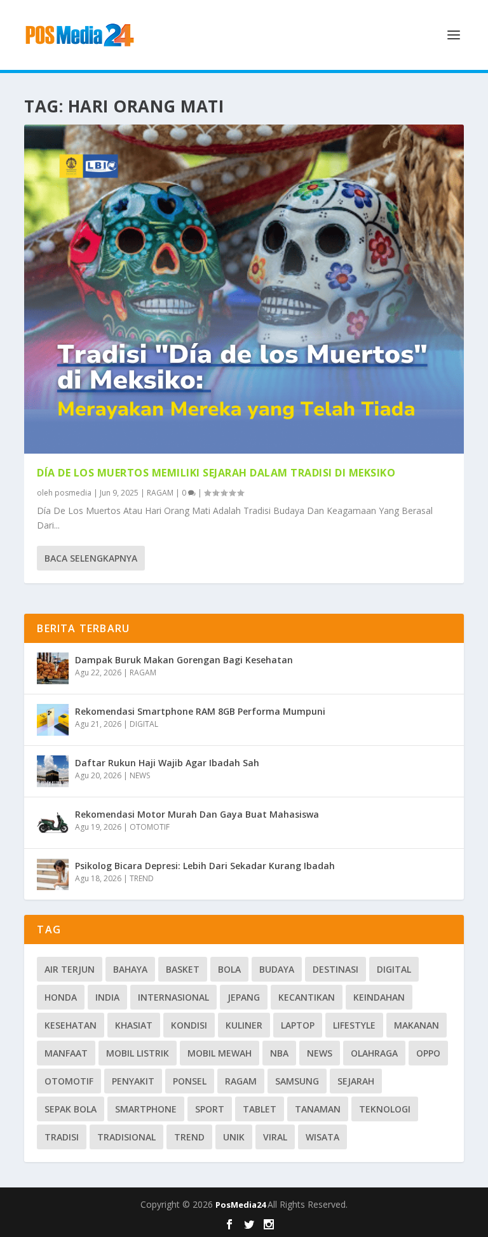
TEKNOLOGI (384, 1109)
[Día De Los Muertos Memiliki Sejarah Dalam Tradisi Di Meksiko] (243, 289)
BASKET (183, 969)
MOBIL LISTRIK (137, 1053)
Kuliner (244, 1025)
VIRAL (275, 1137)
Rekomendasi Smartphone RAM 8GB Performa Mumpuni (200, 711)
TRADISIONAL (126, 1137)
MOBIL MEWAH (219, 1053)
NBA (279, 1053)
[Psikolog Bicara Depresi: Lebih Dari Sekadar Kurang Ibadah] (53, 874)
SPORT (209, 1109)
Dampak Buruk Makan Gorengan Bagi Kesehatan (184, 660)
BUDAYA (276, 969)
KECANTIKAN (306, 997)
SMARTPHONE (146, 1109)
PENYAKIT (133, 1081)
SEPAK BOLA (70, 1109)
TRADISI (61, 1137)
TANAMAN (318, 1109)
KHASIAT (133, 1025)
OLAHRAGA (374, 1053)
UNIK (234, 1137)
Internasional (173, 997)
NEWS (140, 775)
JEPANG (243, 997)
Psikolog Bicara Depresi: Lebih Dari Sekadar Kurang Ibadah (205, 866)
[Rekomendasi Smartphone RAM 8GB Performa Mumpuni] (53, 720)
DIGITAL (144, 724)
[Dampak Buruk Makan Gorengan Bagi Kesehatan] (53, 668)
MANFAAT (66, 1053)
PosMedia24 (241, 1204)
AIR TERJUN (69, 969)
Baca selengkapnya (90, 558)
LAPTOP (298, 1025)
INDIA (107, 997)
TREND (142, 878)
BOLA (229, 969)
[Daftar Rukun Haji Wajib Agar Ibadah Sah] (53, 771)
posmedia (73, 492)
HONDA (60, 997)
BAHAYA (130, 969)
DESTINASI (335, 969)
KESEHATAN (70, 1025)
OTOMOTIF (150, 826)
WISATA (322, 1137)
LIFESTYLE (354, 1025)
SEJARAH (355, 1081)
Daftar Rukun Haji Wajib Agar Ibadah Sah (167, 763)
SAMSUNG (297, 1081)
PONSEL (190, 1081)
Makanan (416, 1025)
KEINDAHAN (379, 997)
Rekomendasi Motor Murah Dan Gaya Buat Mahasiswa (197, 814)
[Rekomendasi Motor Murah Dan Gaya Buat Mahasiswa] (53, 823)
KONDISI (189, 1025)
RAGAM (160, 492)
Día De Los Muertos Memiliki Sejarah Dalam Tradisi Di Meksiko (216, 473)
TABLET (259, 1109)
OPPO (428, 1053)
